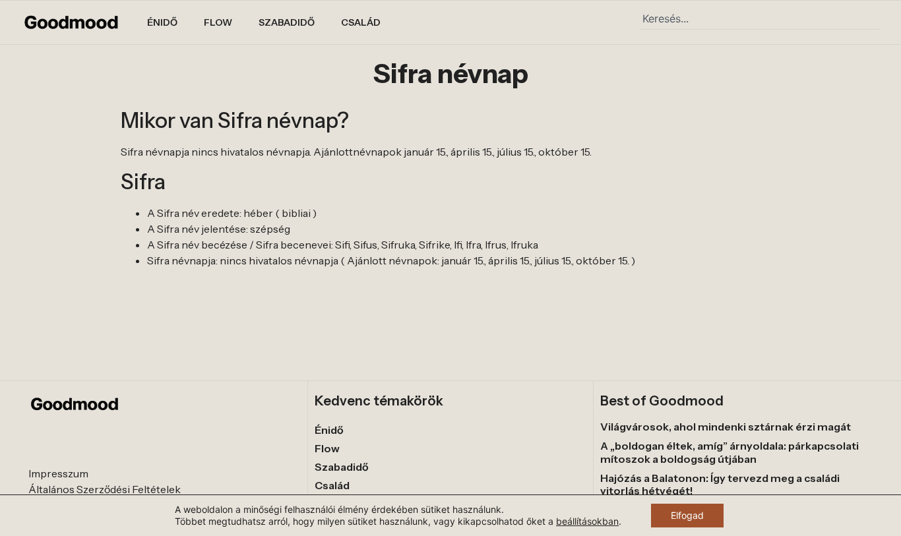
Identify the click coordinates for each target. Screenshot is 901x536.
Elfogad (687, 515)
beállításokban (587, 521)
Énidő (162, 22)
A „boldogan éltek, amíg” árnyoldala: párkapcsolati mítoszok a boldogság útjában (729, 452)
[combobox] (759, 18)
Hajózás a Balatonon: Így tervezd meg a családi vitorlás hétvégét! (720, 484)
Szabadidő (287, 22)
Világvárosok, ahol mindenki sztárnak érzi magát (725, 426)
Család (361, 22)
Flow (218, 22)
